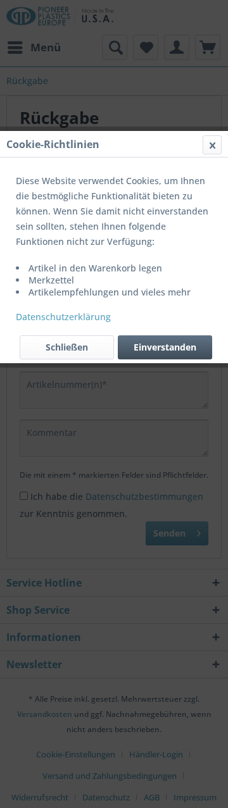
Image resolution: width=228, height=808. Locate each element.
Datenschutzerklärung (63, 317)
